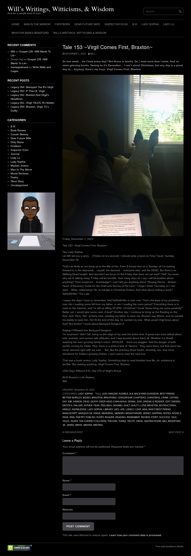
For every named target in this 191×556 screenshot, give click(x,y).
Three (122, 421)
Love (138, 409)
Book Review (18, 130)
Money (147, 413)
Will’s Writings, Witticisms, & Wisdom (60, 8)
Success (164, 417)
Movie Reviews (19, 173)
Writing (98, 425)
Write (78, 425)
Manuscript (69, 413)
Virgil (139, 421)
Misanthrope (134, 413)
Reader (109, 417)
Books (87, 397)
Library (108, 409)
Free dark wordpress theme (170, 546)
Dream (147, 401)
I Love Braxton (149, 405)
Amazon (113, 393)
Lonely (130, 409)
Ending (175, 401)
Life (122, 409)
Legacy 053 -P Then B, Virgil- (28, 91)
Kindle (66, 409)
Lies (116, 409)
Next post (175, 432)
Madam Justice (20, 165)
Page (65, 417)
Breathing (110, 397)
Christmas (153, 397)
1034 (104, 393)
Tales (65, 421)
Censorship (125, 397)
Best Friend (167, 393)
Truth (131, 421)
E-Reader (158, 401)
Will (92, 53)
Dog (139, 401)
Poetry (80, 417)
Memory (119, 413)
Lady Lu (168, 24)
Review (145, 417)
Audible (123, 393)
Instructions (167, 405)
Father (88, 405)
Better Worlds (72, 397)
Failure (78, 405)
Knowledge (79, 409)
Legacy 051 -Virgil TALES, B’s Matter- (33, 102)
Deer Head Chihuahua (113, 401)
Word (70, 425)
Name (66, 480)
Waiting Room (152, 421)
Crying (174, 397)
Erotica (67, 405)
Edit (167, 401)
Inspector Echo (116, 24)
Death (94, 401)
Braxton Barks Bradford (30, 32)
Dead (86, 401)
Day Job (67, 401)
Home (15, 24)
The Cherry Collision (92, 421)
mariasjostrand (19, 67)
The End (112, 421)
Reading (120, 417)
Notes (167, 413)
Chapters (139, 397)
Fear (97, 405)
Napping (157, 413)
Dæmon (77, 401)
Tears (74, 421)
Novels (176, 413)
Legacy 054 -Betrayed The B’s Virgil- (32, 87)
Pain (72, 417)
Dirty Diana (17, 142)
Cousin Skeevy (19, 134)
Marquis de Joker (89, 413)
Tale (174, 417)
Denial (132, 401)
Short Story (17, 181)
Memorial (108, 413)
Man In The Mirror (37, 24)
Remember (133, 417)
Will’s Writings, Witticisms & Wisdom (79, 32)
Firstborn (62, 24)
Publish (90, 417)
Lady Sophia (150, 24)
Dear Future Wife (87, 24)
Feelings (106, 405)
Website (67, 509)
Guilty (134, 405)
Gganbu (118, 405)
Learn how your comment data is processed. (135, 535)
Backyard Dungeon (146, 393)
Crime (164, 397)
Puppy (100, 417)
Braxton (97, 397)
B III (134, 24)
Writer (87, 425)
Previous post (74, 432)
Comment (69, 453)
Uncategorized (19, 185)
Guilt (127, 405)
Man (144, 409)
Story (154, 417)
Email (66, 495)
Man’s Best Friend (159, 409)
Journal (15, 153)
